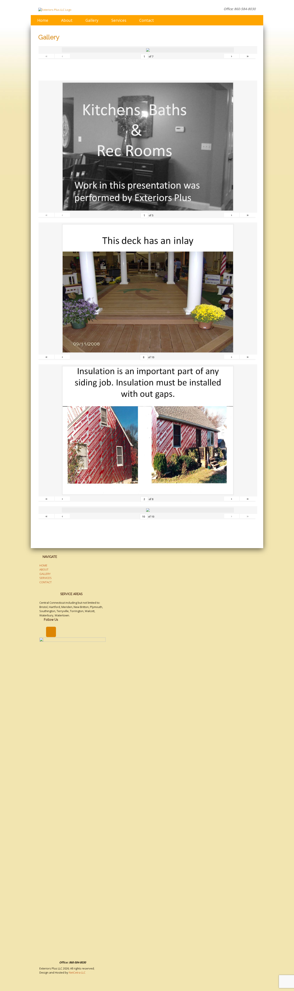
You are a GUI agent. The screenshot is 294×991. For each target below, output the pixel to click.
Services (118, 20)
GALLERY (45, 574)
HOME (43, 565)
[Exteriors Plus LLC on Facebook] (51, 632)
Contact (146, 20)
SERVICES (45, 578)
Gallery (91, 20)
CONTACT (45, 582)
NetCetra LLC (77, 972)
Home (42, 20)
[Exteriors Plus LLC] (54, 10)
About (67, 20)
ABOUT (43, 569)
